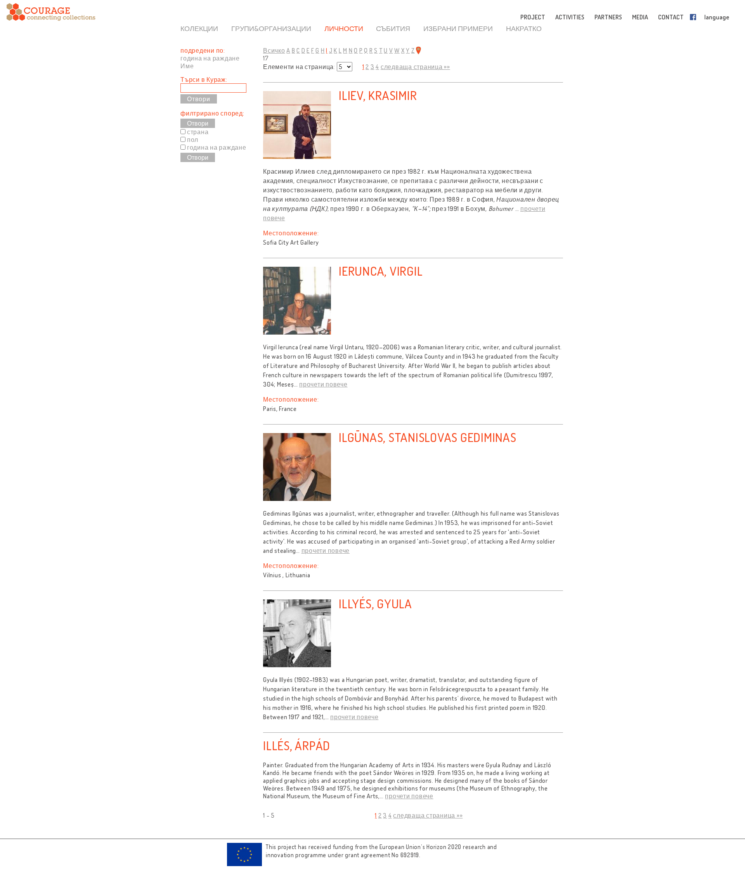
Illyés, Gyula (375, 603)
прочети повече (323, 384)
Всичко (274, 50)
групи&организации (271, 28)
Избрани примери (458, 28)
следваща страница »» (415, 67)
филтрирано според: (212, 113)
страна (198, 132)
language (716, 17)
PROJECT (532, 17)
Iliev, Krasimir (378, 95)
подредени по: (202, 50)
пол (192, 139)
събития (393, 28)
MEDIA (640, 17)
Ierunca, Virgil (381, 271)
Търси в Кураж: (203, 79)
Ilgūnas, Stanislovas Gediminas (427, 437)
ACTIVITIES (569, 17)
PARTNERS (608, 17)
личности (343, 28)
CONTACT (671, 17)
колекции (199, 28)
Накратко (524, 28)
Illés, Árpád (296, 745)
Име (187, 66)
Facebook (694, 17)
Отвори (197, 123)
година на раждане (210, 58)
